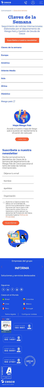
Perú (7, 307)
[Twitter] (3, 288)
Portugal (29, 307)
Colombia (30, 298)
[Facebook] (12, 288)
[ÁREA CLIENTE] (41, 3)
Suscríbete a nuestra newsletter (22, 40)
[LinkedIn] (8, 288)
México (28, 303)
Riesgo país (6, 100)
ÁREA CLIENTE (33, 3)
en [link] (7, 318)
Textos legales (10, 313)
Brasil (7, 298)
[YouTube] (17, 288)
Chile (7, 303)
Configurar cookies (29, 313)
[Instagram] (21, 288)
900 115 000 (25, 3)
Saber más (22, 138)
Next (43, 265)
